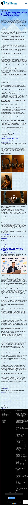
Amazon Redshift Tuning (20, 422)
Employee (3, 421)
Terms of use (18, 489)
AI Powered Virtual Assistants (21, 417)
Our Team (17, 470)
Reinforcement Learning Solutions (22, 476)
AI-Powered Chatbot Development (22, 420)
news (6, 136)
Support (17, 484)
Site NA (17, 480)
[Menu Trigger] (26, 3)
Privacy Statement (15, 502)
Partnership (18, 471)
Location (17, 453)
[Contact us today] (16, 133)
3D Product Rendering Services (21, 413)
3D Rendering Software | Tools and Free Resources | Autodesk (12, 244)
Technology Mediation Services (21, 488)
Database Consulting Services (21, 448)
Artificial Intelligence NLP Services (22, 428)
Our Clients (4, 419)
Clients (17, 433)
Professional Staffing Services (21, 475)
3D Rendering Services (9, 138)
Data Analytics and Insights (20, 444)
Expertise (17, 451)
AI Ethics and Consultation (20, 415)
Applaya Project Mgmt (19, 427)
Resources (18, 477)
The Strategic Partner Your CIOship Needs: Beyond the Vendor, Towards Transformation (14, 14)
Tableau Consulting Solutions (21, 487)
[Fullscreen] (25, 204)
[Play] (2, 204)
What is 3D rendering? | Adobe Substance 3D (9, 242)
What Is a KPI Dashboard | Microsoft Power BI (9, 398)
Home (5, 8)
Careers (15, 8)
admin (14, 16)
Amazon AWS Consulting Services (22, 421)
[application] (14, 198)
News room (4, 420)
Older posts (3, 11)
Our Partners (4, 417)
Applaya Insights (5, 416)
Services (17, 478)
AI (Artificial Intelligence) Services (21, 414)
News (23, 8)
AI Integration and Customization (21, 416)
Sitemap (3, 422)
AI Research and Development (21, 419)
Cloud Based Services (20, 434)
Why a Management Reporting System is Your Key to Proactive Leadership (12, 249)
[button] (14, 198)
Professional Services (19, 474)
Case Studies (5, 388)
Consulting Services (19, 440)
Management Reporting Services (21, 456)
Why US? (17, 490)
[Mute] (23, 204)
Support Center (10, 8)
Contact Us (19, 8)
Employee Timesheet (19, 450)
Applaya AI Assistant (19, 423)
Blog (16, 429)
